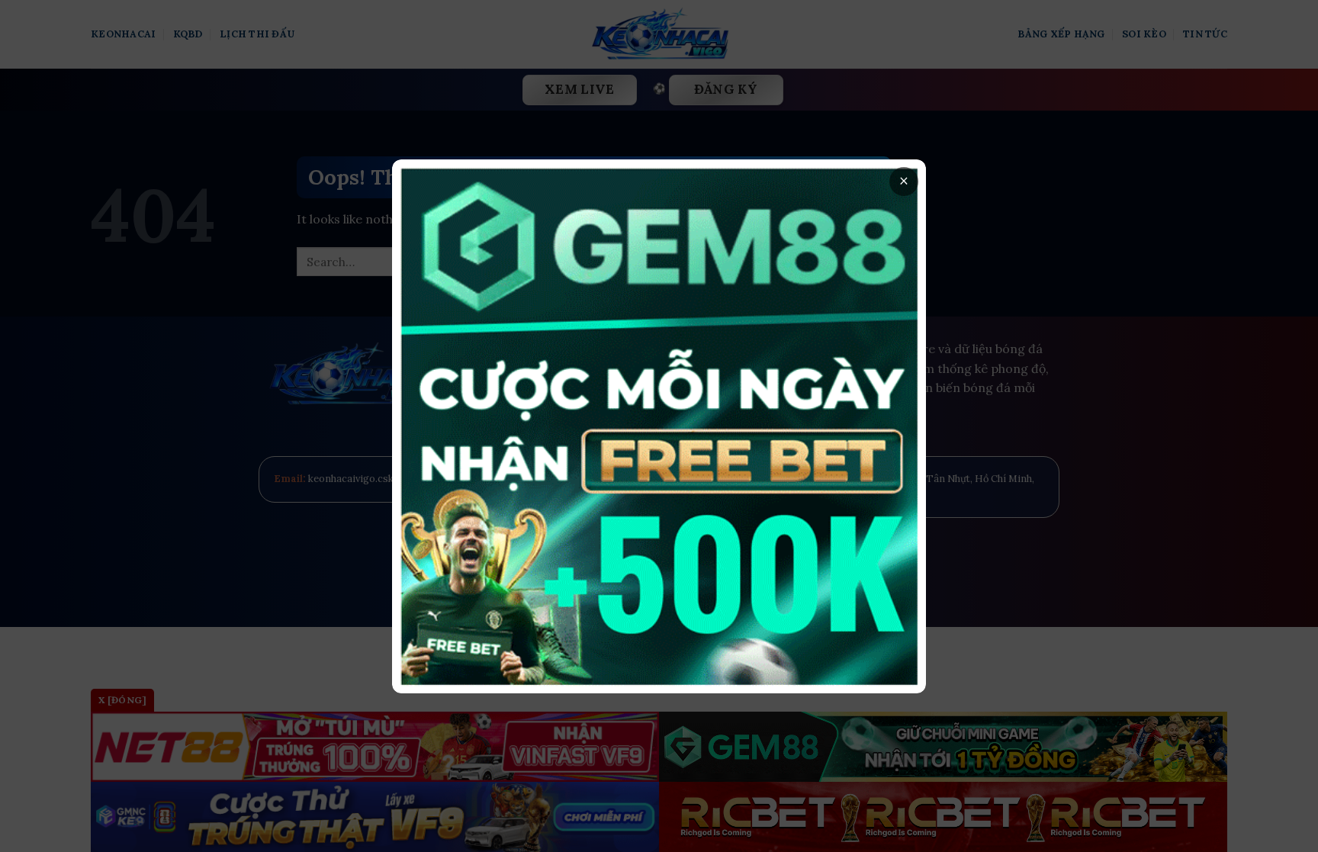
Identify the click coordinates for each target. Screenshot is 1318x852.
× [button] (903, 181)
